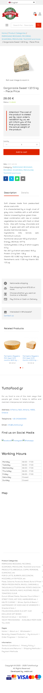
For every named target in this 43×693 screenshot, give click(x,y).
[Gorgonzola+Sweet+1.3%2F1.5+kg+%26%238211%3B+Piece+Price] (11, 178)
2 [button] (22, 367)
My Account (33, 634)
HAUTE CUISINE (8, 602)
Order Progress (8, 637)
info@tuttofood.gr (15, 425)
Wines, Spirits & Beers (27, 602)
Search (38, 25)
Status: (6, 102)
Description (10, 193)
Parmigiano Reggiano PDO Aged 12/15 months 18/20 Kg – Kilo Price (12, 358)
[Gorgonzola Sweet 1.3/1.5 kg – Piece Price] (5, 178)
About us (14, 631)
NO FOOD (22, 617)
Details (25, 193)
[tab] (11, 193)
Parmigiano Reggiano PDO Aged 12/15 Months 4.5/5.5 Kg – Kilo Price (31, 358)
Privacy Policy (27, 645)
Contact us (9, 316)
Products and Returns (11, 648)
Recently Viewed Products (13, 634)
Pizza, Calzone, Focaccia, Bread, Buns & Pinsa (21, 581)
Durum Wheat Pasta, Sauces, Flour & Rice (20, 596)
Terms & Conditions (10, 645)
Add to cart (21, 152)
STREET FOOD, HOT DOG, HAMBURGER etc (19, 599)
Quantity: (6, 141)
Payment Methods (10, 651)
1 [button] (20, 367)
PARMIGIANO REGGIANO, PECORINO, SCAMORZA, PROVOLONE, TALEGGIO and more (18, 170)
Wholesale (25, 631)
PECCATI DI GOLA (9, 617)
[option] (12, 350)
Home (4, 631)
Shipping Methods (32, 648)
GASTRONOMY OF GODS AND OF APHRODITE (20, 605)
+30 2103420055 (19, 419)
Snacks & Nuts (8, 608)
